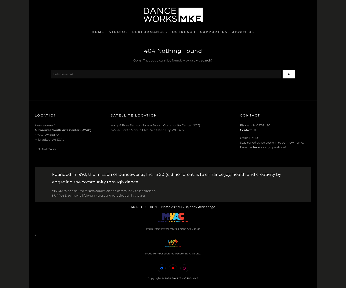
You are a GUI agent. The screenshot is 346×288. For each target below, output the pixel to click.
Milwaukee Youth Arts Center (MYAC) (63, 130)
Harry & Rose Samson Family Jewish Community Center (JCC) (155, 125)
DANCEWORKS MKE (185, 278)
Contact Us (248, 130)
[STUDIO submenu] (127, 32)
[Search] (289, 74)
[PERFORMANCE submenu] (167, 32)
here (256, 147)
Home (98, 32)
